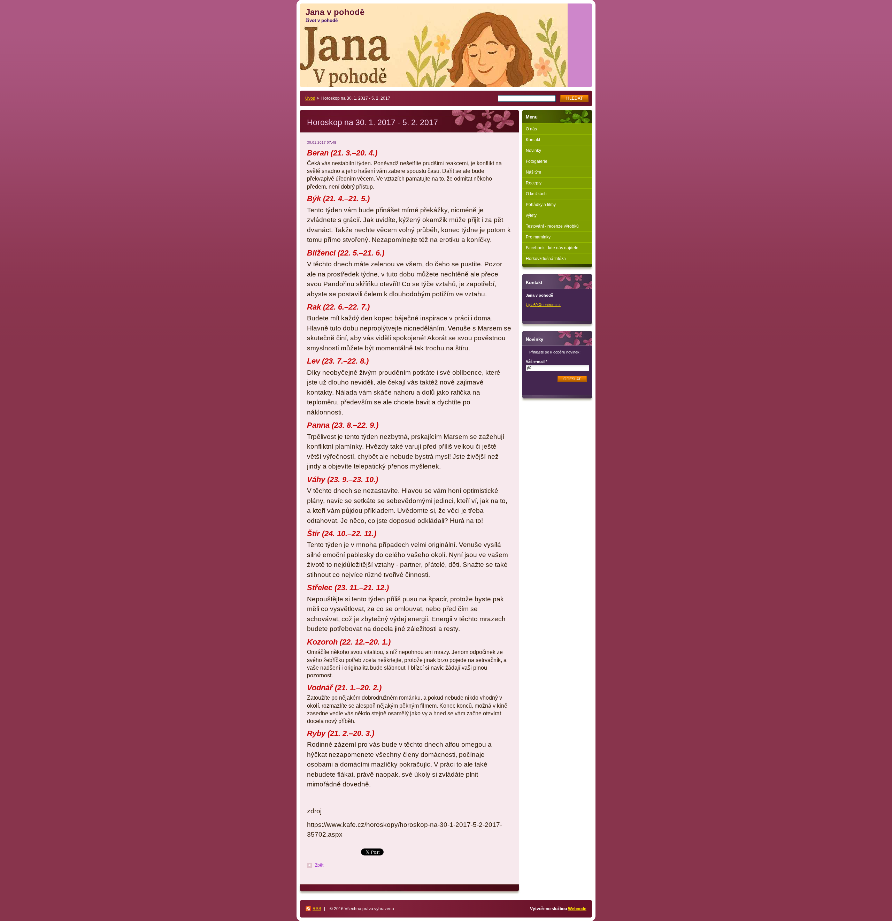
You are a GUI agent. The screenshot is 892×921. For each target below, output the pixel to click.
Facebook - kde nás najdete (552, 247)
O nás (531, 129)
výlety (531, 215)
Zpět (319, 865)
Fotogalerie (536, 161)
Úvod (310, 98)
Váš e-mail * (536, 361)
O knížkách (536, 193)
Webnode (577, 908)
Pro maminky (538, 237)
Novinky (533, 150)
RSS (317, 908)
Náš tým (533, 172)
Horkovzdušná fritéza (546, 258)
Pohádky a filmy (541, 204)
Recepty (533, 183)
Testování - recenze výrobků (552, 226)
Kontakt (533, 139)
